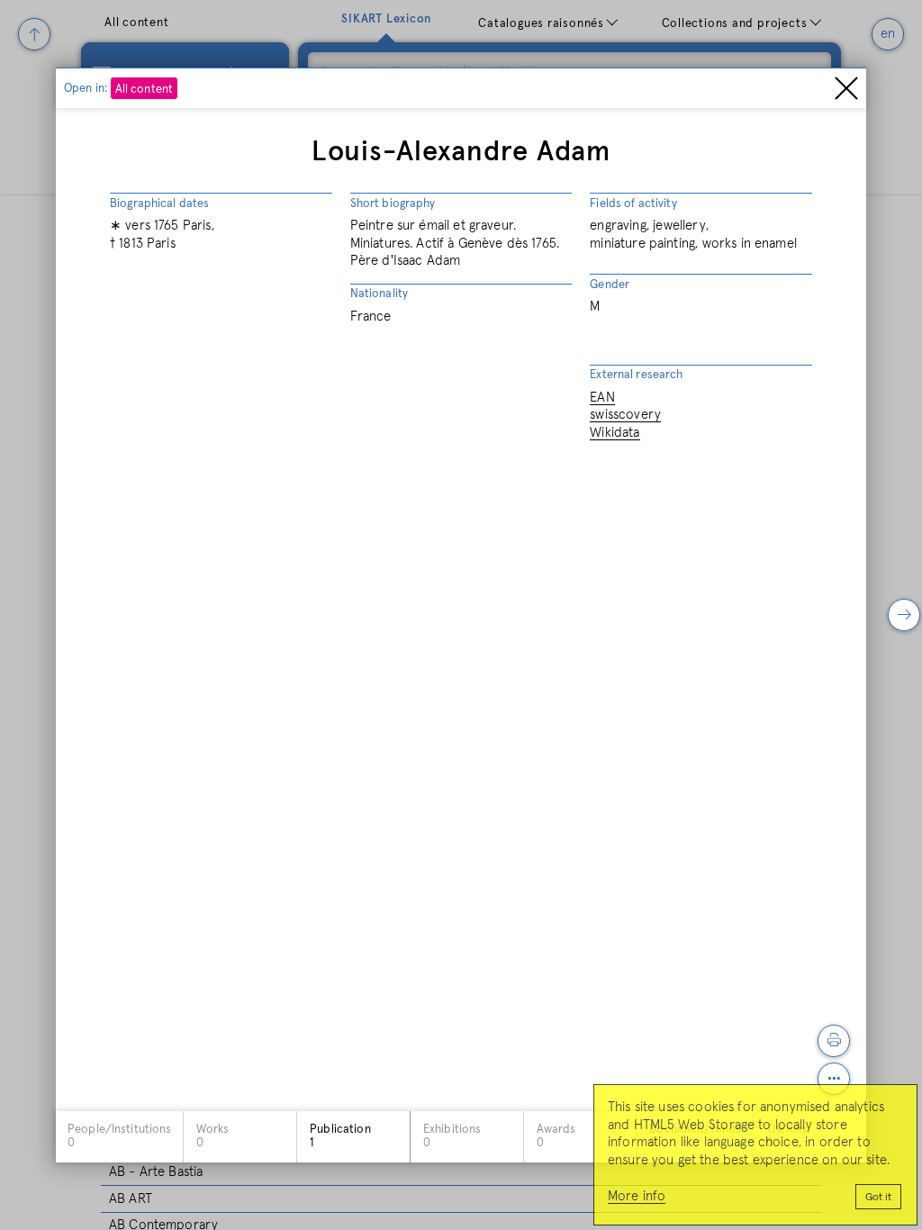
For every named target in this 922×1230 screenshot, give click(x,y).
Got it (878, 1197)
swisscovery (625, 414)
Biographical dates (159, 204)
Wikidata (614, 432)
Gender (609, 285)
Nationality (379, 294)
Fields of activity (633, 204)
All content (144, 89)
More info (636, 1196)
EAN (602, 397)
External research (636, 375)
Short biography (393, 204)
